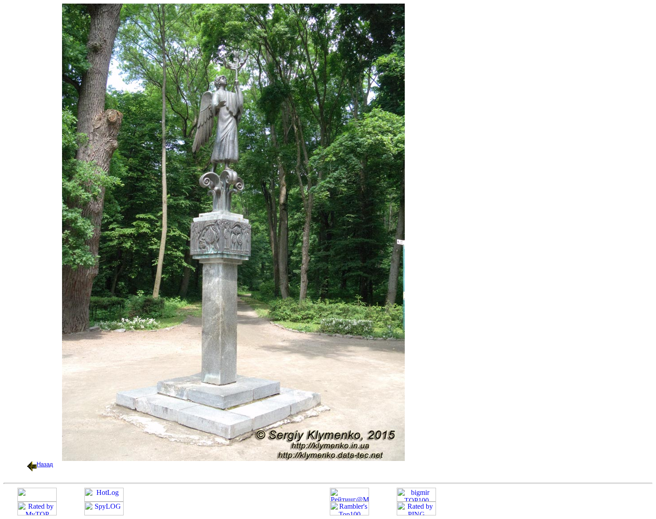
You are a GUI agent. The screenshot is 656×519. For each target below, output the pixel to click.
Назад (45, 464)
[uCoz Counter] (37, 499)
